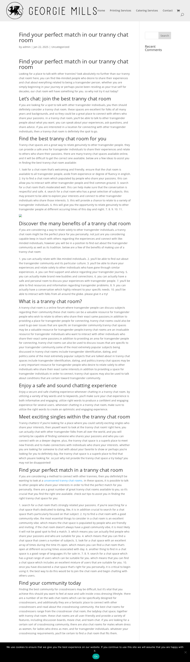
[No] (185, 652)
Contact (168, 10)
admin (27, 47)
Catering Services (147, 10)
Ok (96, 656)
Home (101, 10)
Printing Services (120, 10)
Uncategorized (60, 47)
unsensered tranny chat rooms (63, 480)
